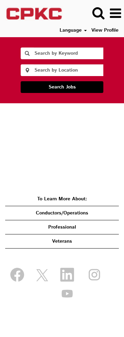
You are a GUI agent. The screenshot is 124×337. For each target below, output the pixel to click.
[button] (115, 13)
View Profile (104, 30)
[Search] (98, 13)
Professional (62, 227)
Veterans (62, 241)
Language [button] (71, 30)
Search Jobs (62, 87)
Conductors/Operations (62, 213)
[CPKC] (31, 13)
